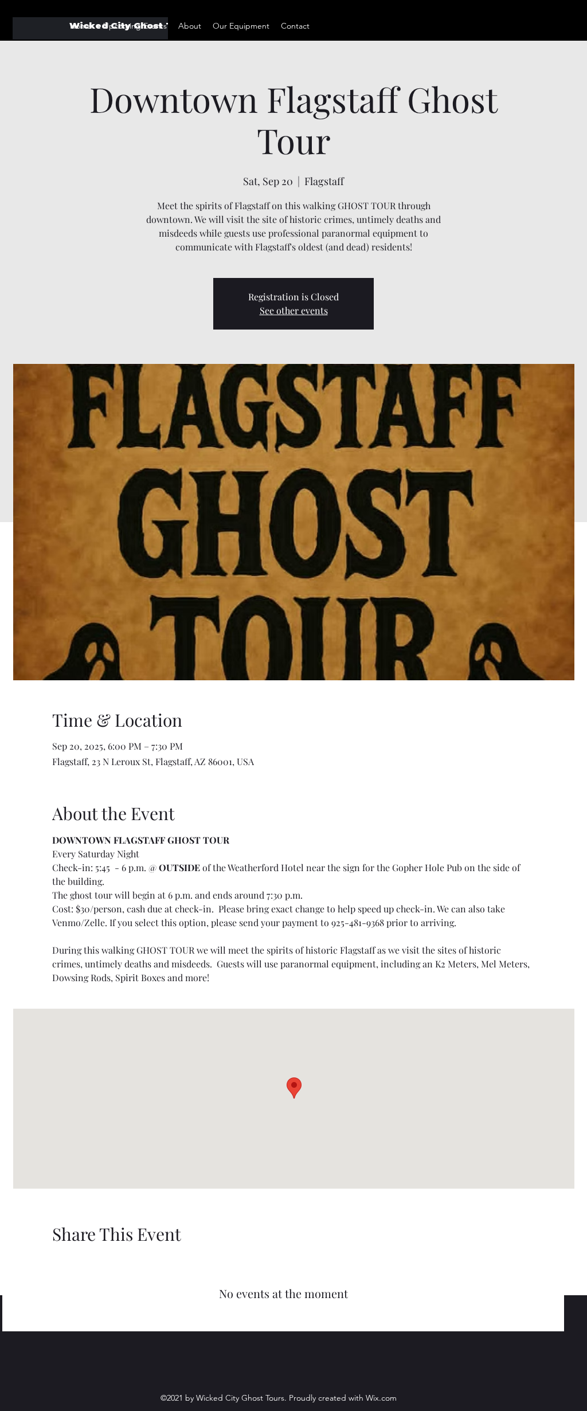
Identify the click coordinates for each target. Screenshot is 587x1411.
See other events (294, 310)
